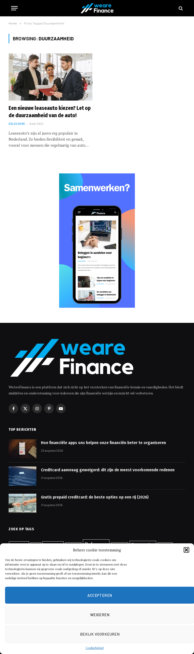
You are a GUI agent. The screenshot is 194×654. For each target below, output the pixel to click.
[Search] (180, 8)
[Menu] (14, 8)
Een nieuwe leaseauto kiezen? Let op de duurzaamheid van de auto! (50, 112)
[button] (186, 549)
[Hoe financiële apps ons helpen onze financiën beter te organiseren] (22, 448)
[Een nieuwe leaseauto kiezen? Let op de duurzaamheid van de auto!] (50, 77)
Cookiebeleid (95, 648)
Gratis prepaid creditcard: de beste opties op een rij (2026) (95, 497)
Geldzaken (17, 123)
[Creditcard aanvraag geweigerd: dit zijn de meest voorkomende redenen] (22, 476)
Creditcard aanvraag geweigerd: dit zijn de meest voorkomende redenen (108, 470)
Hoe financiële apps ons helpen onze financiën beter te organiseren (103, 442)
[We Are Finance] (97, 8)
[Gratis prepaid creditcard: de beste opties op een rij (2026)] (22, 503)
